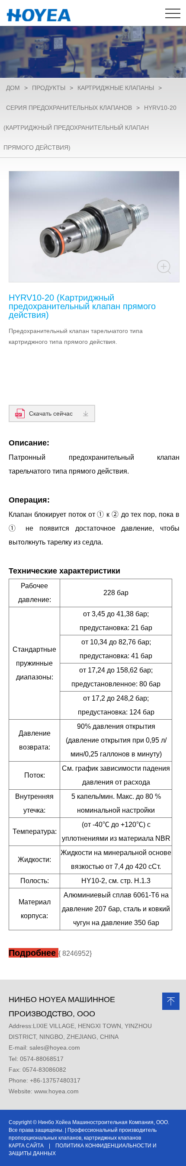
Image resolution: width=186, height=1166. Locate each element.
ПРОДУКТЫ (48, 87)
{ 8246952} (50, 953)
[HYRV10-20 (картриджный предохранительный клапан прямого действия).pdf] (94, 968)
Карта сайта (26, 1146)
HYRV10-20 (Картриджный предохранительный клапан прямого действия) (89, 127)
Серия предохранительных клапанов (69, 107)
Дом (13, 87)
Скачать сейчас (51, 413)
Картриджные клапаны (115, 87)
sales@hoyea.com (54, 1047)
